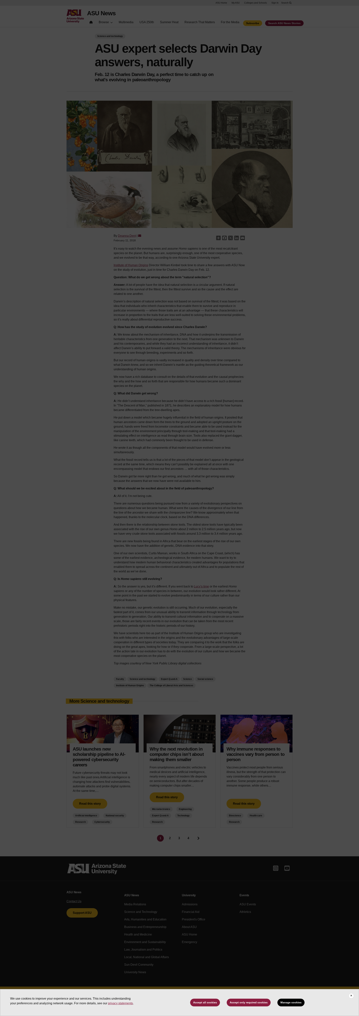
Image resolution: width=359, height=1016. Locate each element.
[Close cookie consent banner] (351, 995)
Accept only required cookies (249, 1002)
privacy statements (120, 1003)
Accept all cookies (205, 1002)
